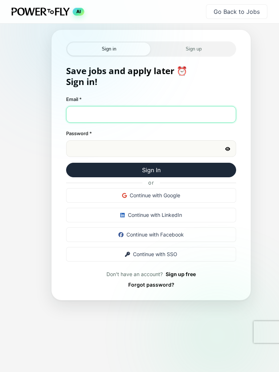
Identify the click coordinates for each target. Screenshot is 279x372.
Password (79, 133)
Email (74, 99)
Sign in (109, 49)
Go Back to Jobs (237, 11)
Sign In (151, 170)
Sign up (194, 49)
